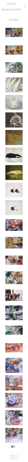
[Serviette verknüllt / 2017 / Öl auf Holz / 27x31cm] (14, 102)
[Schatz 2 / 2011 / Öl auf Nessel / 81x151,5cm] (14, 347)
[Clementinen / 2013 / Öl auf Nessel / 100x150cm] (14, 225)
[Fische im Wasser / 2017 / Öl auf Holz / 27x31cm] (14, 137)
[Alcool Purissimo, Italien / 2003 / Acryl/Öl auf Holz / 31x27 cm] (14, 382)
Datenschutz (14, 459)
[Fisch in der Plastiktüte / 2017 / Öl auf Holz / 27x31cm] (14, 120)
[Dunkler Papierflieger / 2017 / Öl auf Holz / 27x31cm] (14, 155)
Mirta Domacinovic (12, 6)
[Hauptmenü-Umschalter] (25, 6)
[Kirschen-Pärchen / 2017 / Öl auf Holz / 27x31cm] (14, 190)
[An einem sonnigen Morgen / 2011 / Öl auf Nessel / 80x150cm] (14, 330)
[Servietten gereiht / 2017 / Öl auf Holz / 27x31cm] (14, 85)
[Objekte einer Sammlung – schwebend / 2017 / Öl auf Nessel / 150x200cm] (14, 277)
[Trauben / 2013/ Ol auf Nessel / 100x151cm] (14, 242)
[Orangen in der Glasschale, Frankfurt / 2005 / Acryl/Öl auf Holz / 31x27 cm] (14, 365)
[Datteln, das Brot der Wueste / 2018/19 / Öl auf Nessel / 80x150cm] (14, 32)
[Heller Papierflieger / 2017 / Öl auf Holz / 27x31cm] (14, 172)
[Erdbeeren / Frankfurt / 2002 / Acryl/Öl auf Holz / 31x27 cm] (14, 312)
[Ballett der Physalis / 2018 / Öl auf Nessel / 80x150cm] (14, 50)
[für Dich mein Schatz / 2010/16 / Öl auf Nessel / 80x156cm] (14, 260)
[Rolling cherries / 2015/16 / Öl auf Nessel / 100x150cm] (14, 295)
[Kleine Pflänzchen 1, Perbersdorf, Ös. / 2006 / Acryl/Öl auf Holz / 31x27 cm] (14, 435)
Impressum (14, 455)
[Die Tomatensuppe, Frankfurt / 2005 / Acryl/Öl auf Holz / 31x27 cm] (14, 417)
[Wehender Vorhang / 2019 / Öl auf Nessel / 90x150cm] (14, 67)
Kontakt (14, 457)
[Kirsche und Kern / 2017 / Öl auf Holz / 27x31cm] (14, 207)
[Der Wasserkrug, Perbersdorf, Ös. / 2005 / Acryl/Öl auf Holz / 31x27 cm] (14, 400)
